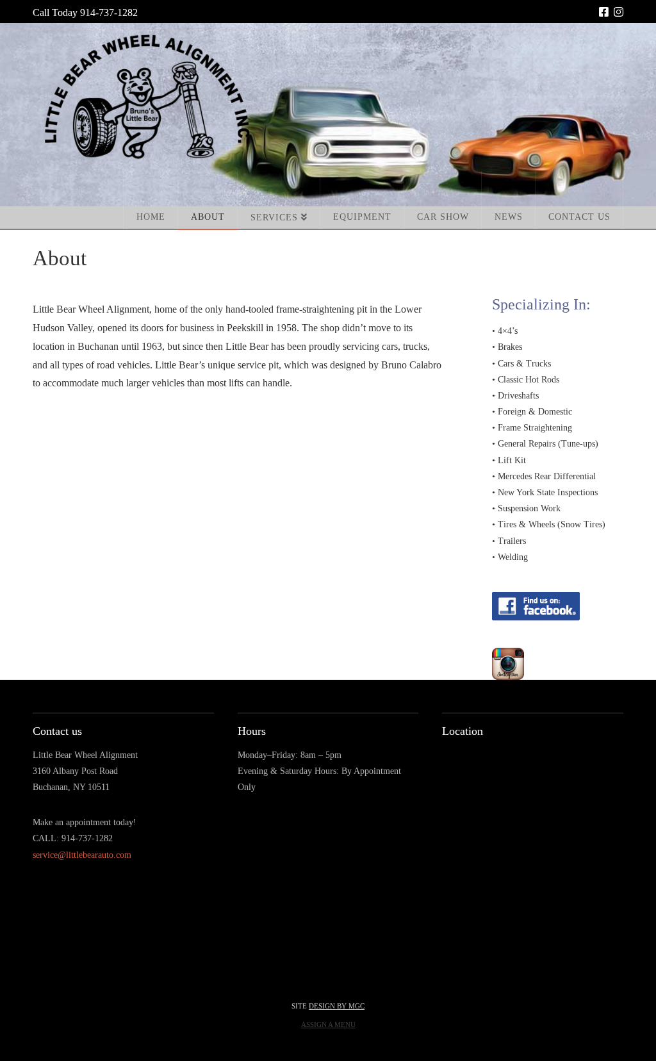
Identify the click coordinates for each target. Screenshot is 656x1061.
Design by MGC (337, 1006)
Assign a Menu (328, 1024)
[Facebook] (604, 11)
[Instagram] (618, 11)
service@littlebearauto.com (82, 855)
